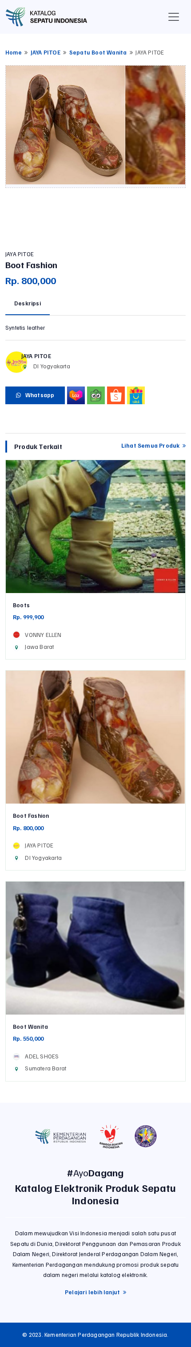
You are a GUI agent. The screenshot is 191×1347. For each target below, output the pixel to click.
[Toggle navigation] (174, 16)
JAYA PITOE (45, 52)
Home (13, 52)
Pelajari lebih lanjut (94, 1292)
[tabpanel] (95, 328)
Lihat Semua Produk (152, 445)
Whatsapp (37, 394)
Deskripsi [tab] (27, 303)
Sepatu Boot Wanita (98, 52)
